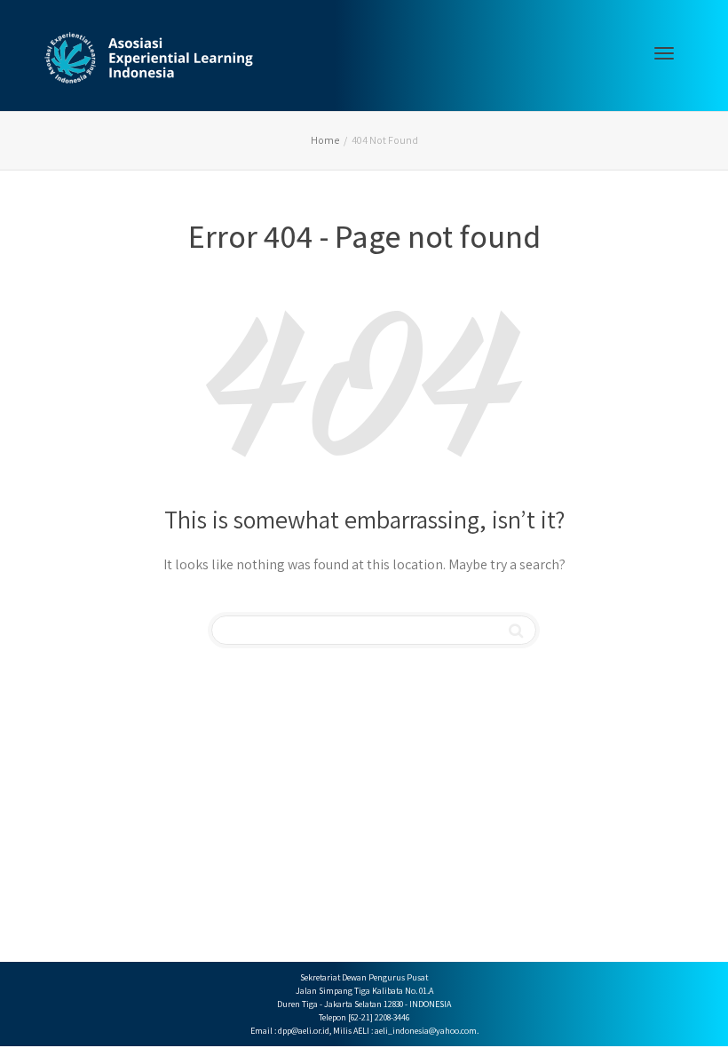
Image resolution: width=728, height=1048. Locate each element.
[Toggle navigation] (664, 53)
